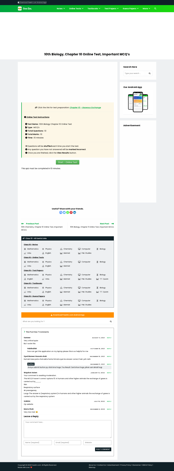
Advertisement (113, 465)
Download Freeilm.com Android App (32, 2)
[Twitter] (64, 212)
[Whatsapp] (67, 212)
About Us (92, 465)
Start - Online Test (67, 162)
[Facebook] (60, 212)
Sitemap (92, 467)
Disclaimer (137, 465)
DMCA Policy (147, 465)
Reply (109, 338)
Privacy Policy (125, 465)
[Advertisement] (87, 32)
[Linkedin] (74, 212)
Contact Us (101, 465)
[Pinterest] (71, 212)
